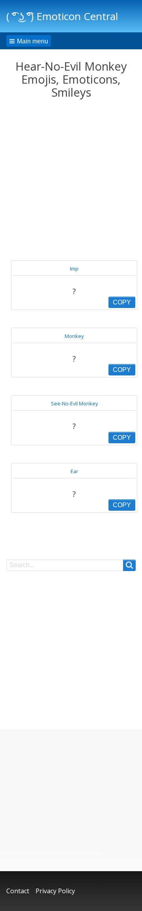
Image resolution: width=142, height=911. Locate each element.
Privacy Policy (55, 891)
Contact (17, 891)
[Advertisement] (71, 180)
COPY (122, 302)
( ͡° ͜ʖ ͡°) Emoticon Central (62, 16)
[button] (28, 41)
